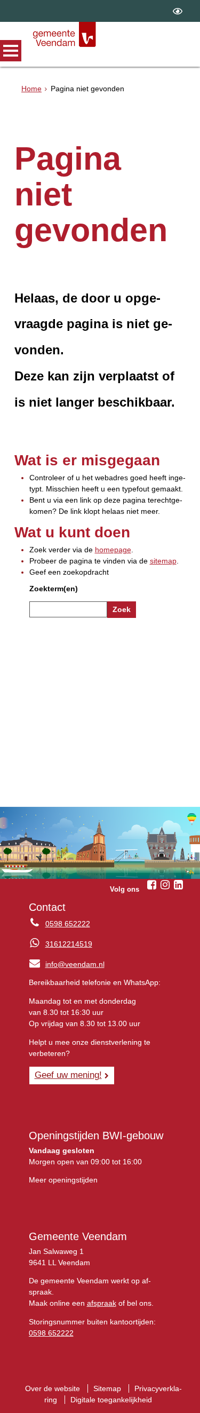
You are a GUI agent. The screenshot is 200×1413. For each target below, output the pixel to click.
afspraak (101, 1303)
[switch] (178, 11)
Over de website (52, 1388)
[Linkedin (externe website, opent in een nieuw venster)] (178, 885)
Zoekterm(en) (53, 588)
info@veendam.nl (67, 964)
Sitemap (107, 1388)
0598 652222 (67, 923)
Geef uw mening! (68, 1074)
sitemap (163, 561)
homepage (113, 549)
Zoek (122, 609)
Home (31, 88)
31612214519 (68, 944)
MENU (10, 50)
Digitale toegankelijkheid (111, 1399)
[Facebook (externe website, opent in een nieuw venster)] (151, 885)
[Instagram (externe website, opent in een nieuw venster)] (165, 885)
